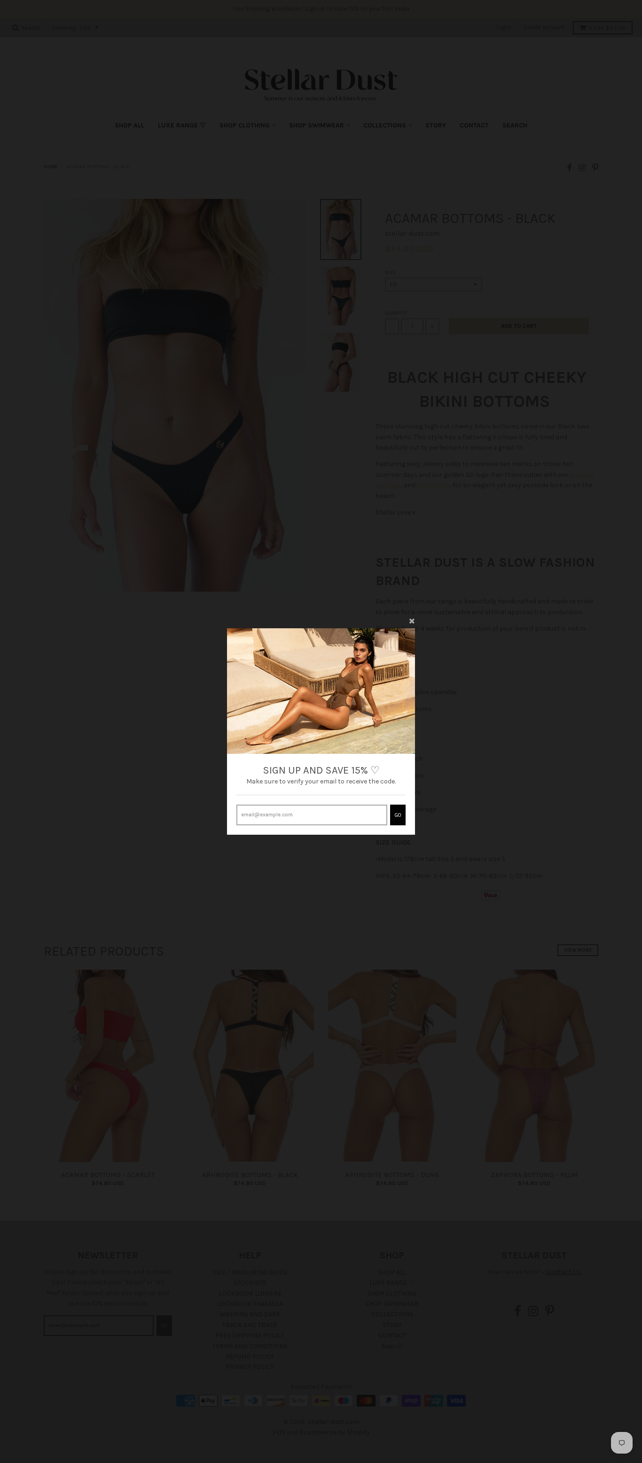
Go (398, 815)
